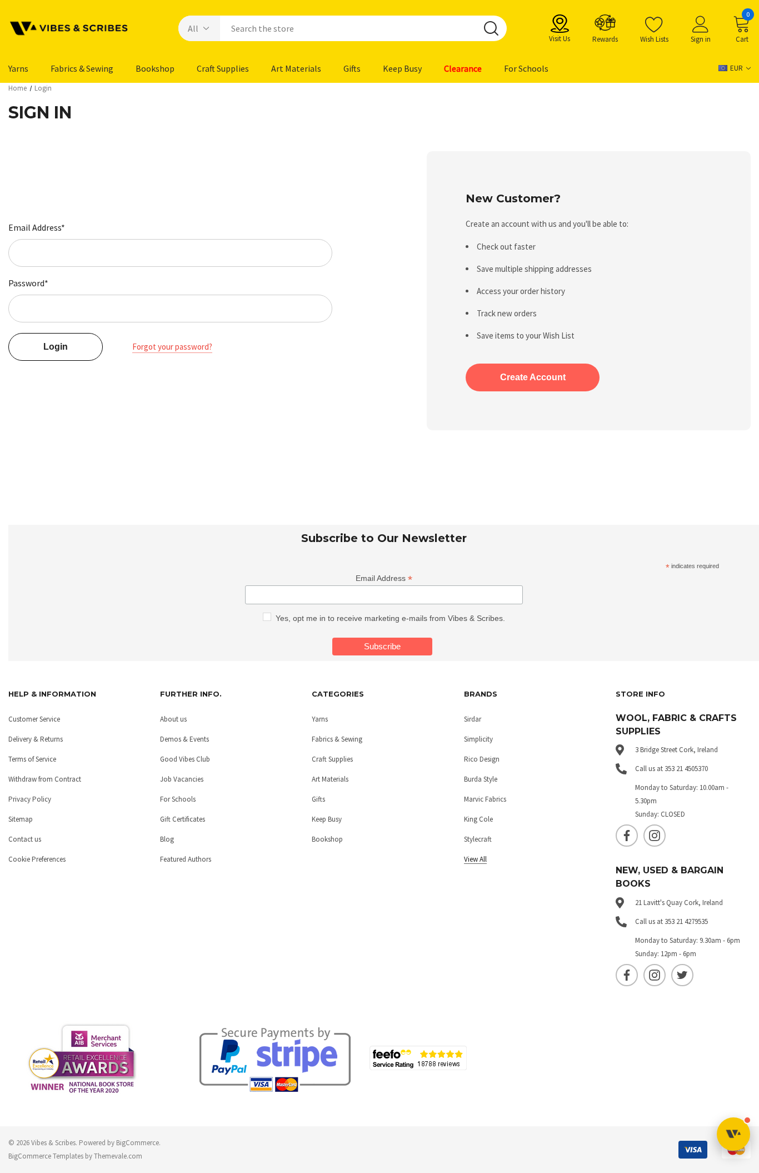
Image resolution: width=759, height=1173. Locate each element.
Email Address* (36, 227)
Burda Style (480, 779)
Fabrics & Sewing (337, 739)
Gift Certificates (182, 819)
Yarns (320, 719)
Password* (28, 283)
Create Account (533, 377)
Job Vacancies (181, 779)
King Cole (478, 819)
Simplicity (478, 739)
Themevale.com (118, 1156)
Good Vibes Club (185, 759)
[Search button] (491, 28)
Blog (167, 839)
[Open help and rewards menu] (733, 1134)
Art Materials (330, 779)
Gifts (318, 799)
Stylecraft (478, 839)
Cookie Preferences (37, 859)
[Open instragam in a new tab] (654, 835)
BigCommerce (137, 1142)
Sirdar (472, 719)
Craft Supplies (332, 759)
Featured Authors (185, 859)
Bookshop (327, 839)
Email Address (384, 578)
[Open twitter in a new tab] (682, 975)
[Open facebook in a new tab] (627, 835)
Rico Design (482, 759)
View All (475, 859)
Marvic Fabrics (485, 799)
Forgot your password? (172, 346)
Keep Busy (327, 819)
